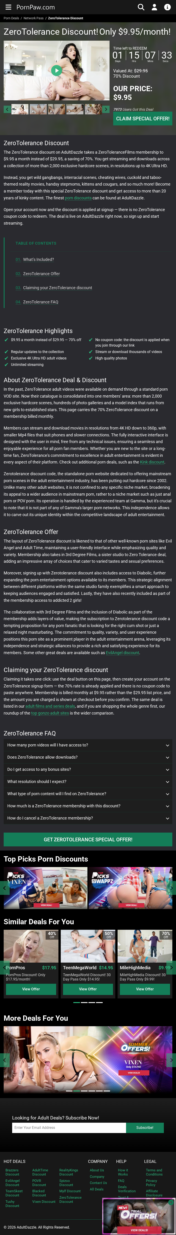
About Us (97, 1170)
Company (98, 1161)
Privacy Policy (151, 1183)
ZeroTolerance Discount (70, 1199)
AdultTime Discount (40, 1172)
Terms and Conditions (154, 1172)
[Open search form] (141, 7)
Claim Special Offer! (143, 119)
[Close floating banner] (171, 1202)
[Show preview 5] (93, 109)
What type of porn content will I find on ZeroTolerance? (56, 793)
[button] (20, 109)
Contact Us (98, 1183)
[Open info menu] (167, 7)
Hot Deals (14, 1161)
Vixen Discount (43, 1202)
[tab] (76, 1002)
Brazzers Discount (12, 1172)
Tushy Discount (12, 1204)
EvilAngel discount (122, 652)
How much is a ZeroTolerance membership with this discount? (64, 806)
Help (121, 1161)
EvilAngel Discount (13, 1183)
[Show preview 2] (38, 109)
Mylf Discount (70, 1191)
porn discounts (78, 197)
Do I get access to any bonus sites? (39, 769)
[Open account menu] (154, 7)
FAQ (121, 1181)
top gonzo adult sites (50, 713)
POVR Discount (39, 1183)
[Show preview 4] (74, 109)
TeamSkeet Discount (14, 1193)
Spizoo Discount (66, 1183)
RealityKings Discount (68, 1172)
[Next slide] (106, 109)
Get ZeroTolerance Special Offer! (88, 839)
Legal (150, 1161)
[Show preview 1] (19, 109)
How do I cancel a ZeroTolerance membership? (50, 818)
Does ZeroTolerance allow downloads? (42, 757)
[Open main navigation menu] (8, 7)
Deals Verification (127, 1189)
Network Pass (34, 18)
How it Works (123, 1172)
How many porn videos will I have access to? (47, 745)
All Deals (97, 1189)
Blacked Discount (39, 1193)
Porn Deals (11, 18)
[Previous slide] (5, 888)
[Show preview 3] (56, 109)
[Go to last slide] (7, 109)
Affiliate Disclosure (154, 1193)
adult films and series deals (50, 706)
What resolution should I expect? (36, 781)
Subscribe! (144, 1127)
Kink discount (152, 462)
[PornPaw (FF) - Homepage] (57, 7)
